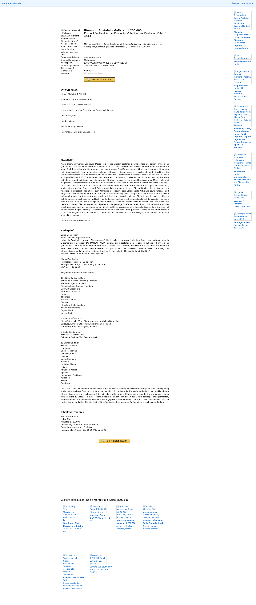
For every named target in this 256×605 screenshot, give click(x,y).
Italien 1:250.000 (242, 203)
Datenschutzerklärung (242, 3)
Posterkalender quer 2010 (242, 225)
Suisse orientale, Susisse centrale (153, 524)
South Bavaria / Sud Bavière (101, 569)
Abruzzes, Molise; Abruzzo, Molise (125, 524)
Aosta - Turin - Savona (241, 92)
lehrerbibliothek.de (11, 3)
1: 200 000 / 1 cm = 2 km (73, 527)
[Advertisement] (115, 17)
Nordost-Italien (242, 40)
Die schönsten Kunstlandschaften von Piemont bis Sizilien (242, 178)
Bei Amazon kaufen (102, 79)
